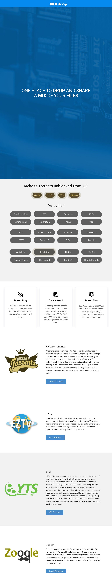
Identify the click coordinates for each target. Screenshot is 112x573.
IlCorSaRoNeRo (91, 260)
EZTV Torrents (55, 437)
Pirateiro (44, 252)
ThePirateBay (21, 214)
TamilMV (67, 260)
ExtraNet (68, 214)
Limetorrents (21, 221)
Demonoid (44, 260)
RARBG (67, 221)
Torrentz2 (91, 232)
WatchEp (20, 252)
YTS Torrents (54, 512)
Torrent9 (44, 240)
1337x (50, 195)
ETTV (21, 240)
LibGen (68, 252)
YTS (62, 195)
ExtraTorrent (44, 232)
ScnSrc (91, 252)
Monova (68, 232)
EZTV (91, 214)
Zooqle (91, 240)
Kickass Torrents (56, 381)
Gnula (37, 195)
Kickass (74, 195)
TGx (68, 240)
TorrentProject (20, 260)
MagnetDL (44, 221)
